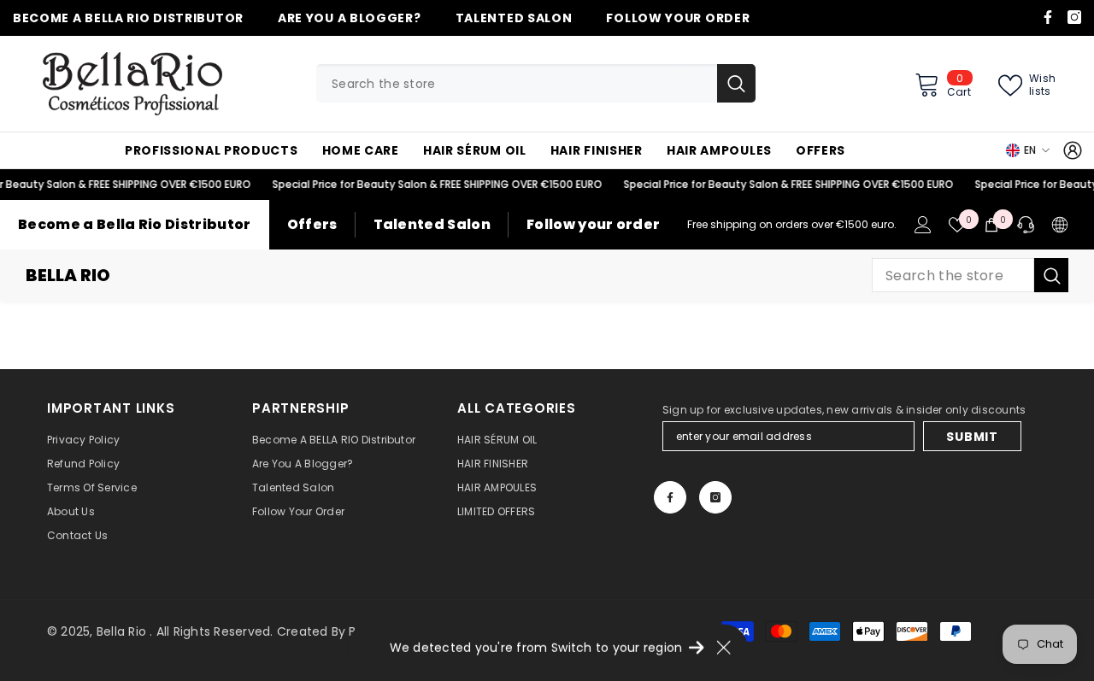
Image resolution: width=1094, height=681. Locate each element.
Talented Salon (432, 224)
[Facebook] (1048, 17)
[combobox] (516, 83)
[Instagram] (1074, 17)
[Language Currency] (1059, 224)
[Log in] (1073, 150)
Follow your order (593, 224)
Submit (971, 436)
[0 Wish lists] (957, 224)
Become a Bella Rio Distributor (134, 224)
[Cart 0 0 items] (991, 224)
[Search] (536, 83)
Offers (312, 224)
